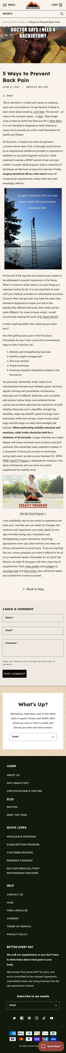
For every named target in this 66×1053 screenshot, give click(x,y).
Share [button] (10, 95)
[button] (7, 5)
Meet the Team (17, 815)
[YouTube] (51, 1018)
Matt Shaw (56, 120)
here (40, 116)
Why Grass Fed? (18, 783)
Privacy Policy (17, 934)
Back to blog (35, 589)
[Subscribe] (53, 737)
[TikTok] (44, 1018)
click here (38, 111)
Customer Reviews (20, 853)
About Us (13, 775)
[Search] (62, 14)
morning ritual (10, 570)
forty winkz (30, 570)
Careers (12, 918)
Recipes (12, 807)
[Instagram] (36, 1018)
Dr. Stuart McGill (48, 316)
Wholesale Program (21, 837)
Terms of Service (19, 926)
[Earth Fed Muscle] (33, 5)
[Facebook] (22, 1018)
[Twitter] (14, 1018)
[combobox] (33, 14)
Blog (10, 799)
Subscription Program (23, 845)
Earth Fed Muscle (37, 1046)
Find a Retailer (17, 910)
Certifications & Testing (24, 791)
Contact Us (15, 895)
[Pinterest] (29, 1018)
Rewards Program (19, 861)
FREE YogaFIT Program (16, 460)
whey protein (32, 566)
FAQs (10, 903)
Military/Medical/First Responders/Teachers (23, 871)
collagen (50, 566)
